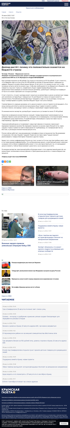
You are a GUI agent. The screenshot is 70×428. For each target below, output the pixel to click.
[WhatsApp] (10, 162)
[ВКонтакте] (3, 162)
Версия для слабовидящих (35, 8)
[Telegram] (7, 162)
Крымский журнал (53, 1)
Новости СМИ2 (7, 188)
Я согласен (64, 423)
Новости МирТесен (8, 190)
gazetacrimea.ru (43, 415)
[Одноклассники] (5, 162)
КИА (43, 1)
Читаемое (8, 299)
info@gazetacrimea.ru (21, 412)
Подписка (65, 1)
